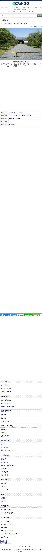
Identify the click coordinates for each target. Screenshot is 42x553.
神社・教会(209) (6, 403)
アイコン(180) (5, 521)
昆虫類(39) (4, 472)
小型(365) (4, 432)
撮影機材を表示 (5, 543)
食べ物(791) (5, 440)
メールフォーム (21, 546)
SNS (29, 546)
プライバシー (21, 11)
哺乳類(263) (5, 462)
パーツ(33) (4, 489)
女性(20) (3, 486)
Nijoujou (16, 112)
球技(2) (3, 501)
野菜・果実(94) (6, 450)
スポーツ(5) (4, 494)
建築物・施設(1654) (7, 406)
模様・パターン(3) (7, 531)
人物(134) (4, 479)
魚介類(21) (4, 475)
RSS (12, 546)
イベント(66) (5, 421)
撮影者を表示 (4, 541)
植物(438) (4, 459)
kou (10, 124)
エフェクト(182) (6, 509)
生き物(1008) (5, 455)
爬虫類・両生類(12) (7, 465)
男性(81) (3, 483)
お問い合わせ (31, 11)
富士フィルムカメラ (15, 115)
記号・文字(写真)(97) (7, 513)
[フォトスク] (21, 5)
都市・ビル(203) (6, 400)
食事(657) (4, 444)
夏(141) (3, 415)
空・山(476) (5, 385)
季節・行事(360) (6, 411)
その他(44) (4, 537)
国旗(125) (4, 527)
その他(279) (5, 506)
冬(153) (3, 418)
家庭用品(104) (5, 436)
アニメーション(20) (7, 524)
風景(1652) (4, 381)
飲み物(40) (4, 447)
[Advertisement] (21, 89)
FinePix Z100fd (26, 115)
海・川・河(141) (6, 388)
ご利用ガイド (16, 66)
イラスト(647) (5, 517)
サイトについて (11, 11)
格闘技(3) (4, 498)
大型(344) (4, 429)
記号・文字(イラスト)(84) (9, 534)
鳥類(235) (4, 468)
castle (20, 112)
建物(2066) (4, 396)
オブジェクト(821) (7, 426)
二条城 (11, 112)
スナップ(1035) (6, 391)
